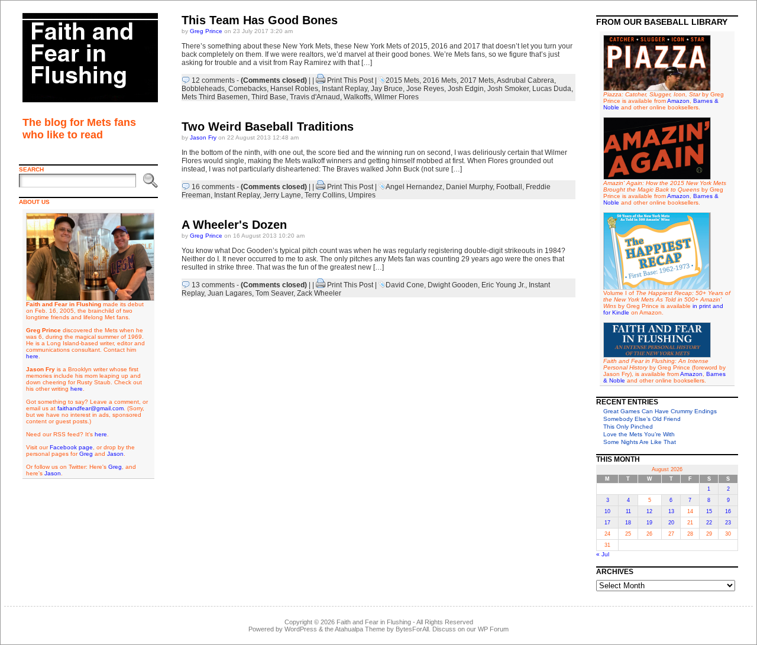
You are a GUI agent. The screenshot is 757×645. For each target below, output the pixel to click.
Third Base (268, 97)
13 (671, 511)
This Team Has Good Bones (260, 20)
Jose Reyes (425, 89)
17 (607, 523)
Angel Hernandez (414, 187)
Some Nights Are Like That (639, 442)
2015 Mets (402, 80)
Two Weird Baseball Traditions (268, 126)
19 (649, 523)
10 (607, 511)
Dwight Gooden (453, 285)
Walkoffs (357, 97)
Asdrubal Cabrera (525, 80)
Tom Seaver (274, 293)
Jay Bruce (387, 89)
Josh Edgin (466, 89)
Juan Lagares (230, 293)
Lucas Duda (551, 89)
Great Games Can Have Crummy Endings (660, 411)
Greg (86, 453)
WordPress (300, 629)
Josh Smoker (508, 89)
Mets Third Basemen (215, 97)
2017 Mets (477, 80)
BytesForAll (412, 629)
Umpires (362, 195)
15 (709, 511)
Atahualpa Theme (360, 629)
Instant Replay (344, 89)
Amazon (678, 101)
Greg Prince (206, 31)
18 (628, 523)
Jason (115, 453)
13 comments (213, 285)
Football (509, 187)
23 (728, 523)
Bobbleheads (203, 89)
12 (649, 511)
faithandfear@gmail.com (90, 408)
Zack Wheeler (319, 293)
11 (628, 511)
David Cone (405, 285)
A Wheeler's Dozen (234, 224)
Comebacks (247, 89)
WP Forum (493, 629)
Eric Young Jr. (503, 285)
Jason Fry (203, 137)
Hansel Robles (294, 89)
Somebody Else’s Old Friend (642, 419)
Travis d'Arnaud (315, 97)
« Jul (602, 554)
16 (728, 511)
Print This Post (350, 80)
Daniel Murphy (469, 187)
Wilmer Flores (396, 97)
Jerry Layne (282, 195)
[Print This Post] (320, 80)
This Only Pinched (628, 426)
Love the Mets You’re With (639, 434)
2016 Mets (440, 80)
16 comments (213, 187)
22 (709, 523)
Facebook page (71, 447)
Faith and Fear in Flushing (374, 621)
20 (671, 523)
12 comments (213, 80)
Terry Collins (325, 195)
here (32, 356)
